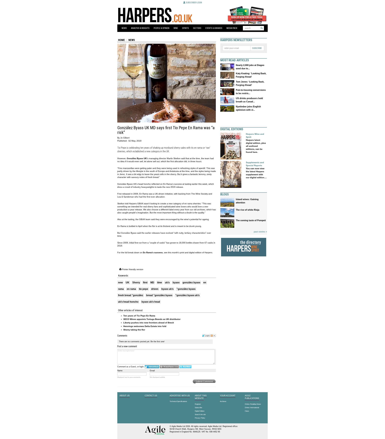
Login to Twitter (185, 366)
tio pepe (143, 289)
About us (125, 396)
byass (176, 282)
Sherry (136, 282)
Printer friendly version (132, 269)
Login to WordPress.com (169, 366)
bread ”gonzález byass (159, 295)
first (145, 282)
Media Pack (231, 28)
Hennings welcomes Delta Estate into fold (144, 326)
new (120, 282)
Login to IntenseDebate (152, 366)
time (159, 282)
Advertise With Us (180, 396)
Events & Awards (213, 28)
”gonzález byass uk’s (187, 295)
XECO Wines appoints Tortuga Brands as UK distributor (151, 319)
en (204, 282)
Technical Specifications (178, 401)
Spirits (185, 28)
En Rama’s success (153, 252)
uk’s (167, 282)
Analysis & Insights (140, 28)
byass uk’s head (151, 301)
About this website (201, 397)
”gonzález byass (186, 289)
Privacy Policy (200, 418)
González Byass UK (137, 158)
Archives (223, 401)
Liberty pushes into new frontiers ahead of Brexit (148, 322)
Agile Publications (252, 397)
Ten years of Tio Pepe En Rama (139, 315)
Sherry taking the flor (134, 329)
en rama (131, 289)
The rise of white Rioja (247, 210)
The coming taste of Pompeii (251, 220)
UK (127, 282)
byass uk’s (167, 289)
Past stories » (260, 231)
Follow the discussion (213, 335)
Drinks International (252, 407)
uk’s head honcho (128, 301)
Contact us (151, 396)
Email (152, 370)
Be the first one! (158, 341)
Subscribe (257, 48)
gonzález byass (191, 282)
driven (154, 289)
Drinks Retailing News (253, 404)
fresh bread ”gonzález (130, 295)
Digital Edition (199, 411)
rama (121, 289)
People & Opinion (161, 28)
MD (152, 282)
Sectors (197, 28)
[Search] (261, 28)
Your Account (227, 396)
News (124, 28)
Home (121, 40)
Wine (176, 28)
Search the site (200, 414)
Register (198, 404)
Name (119, 370)
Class (247, 411)
